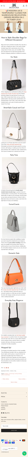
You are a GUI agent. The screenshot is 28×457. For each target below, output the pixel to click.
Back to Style (14, 382)
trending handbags (18, 373)
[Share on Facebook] (6, 367)
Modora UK (6, 452)
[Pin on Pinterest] (8, 367)
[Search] (4, 5)
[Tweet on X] (4, 367)
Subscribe (14, 430)
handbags (6, 373)
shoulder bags (11, 373)
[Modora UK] (14, 5)
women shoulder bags (5, 374)
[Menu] (1, 5)
